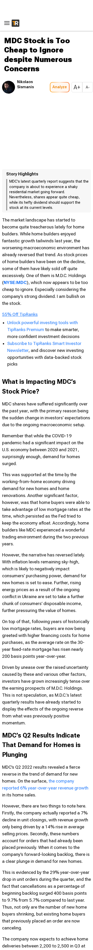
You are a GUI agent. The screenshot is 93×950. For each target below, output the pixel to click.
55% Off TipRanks (20, 297)
